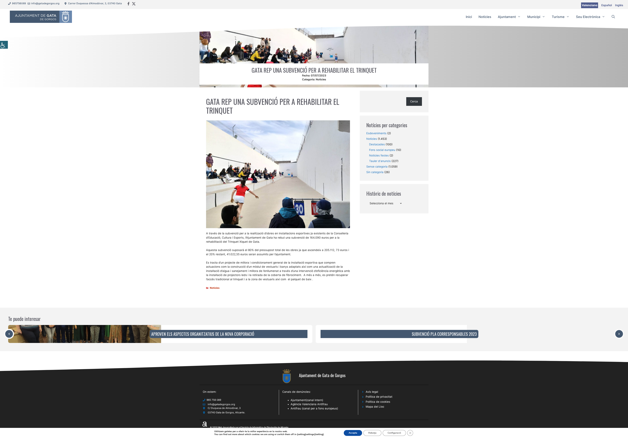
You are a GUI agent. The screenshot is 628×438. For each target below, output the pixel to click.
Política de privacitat (379, 396)
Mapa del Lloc (375, 406)
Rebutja (372, 432)
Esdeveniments (376, 133)
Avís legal (372, 391)
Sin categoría (375, 172)
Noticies (321, 79)
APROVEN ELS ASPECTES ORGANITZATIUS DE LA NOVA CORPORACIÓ (202, 334)
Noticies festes (379, 155)
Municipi (533, 17)
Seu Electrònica (588, 17)
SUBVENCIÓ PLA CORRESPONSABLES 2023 (444, 334)
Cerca (414, 101)
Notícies (485, 17)
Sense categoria (377, 166)
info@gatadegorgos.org (45, 3)
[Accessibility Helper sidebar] (4, 45)
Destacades (377, 144)
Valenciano (589, 5)
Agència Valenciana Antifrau (309, 404)
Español (606, 5)
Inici (469, 17)
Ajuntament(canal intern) (307, 400)
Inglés (619, 5)
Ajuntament (507, 17)
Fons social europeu (382, 150)
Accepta (353, 432)
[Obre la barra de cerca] (613, 17)
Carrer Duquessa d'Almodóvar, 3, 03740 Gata (95, 3)
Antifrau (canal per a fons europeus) (314, 408)
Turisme (558, 17)
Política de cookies (378, 401)
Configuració (394, 432)
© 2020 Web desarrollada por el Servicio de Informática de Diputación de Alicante (249, 427)
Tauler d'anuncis (380, 161)
